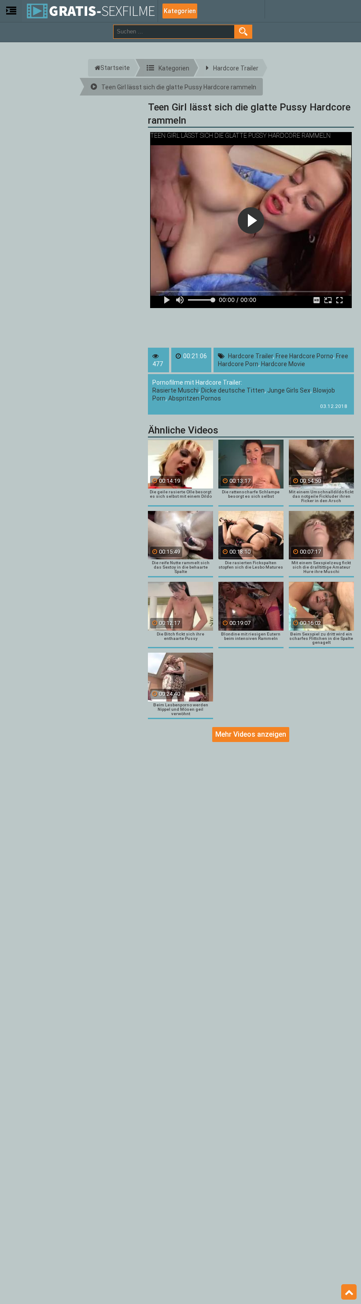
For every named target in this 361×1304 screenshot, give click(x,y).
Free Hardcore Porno (304, 356)
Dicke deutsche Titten (233, 390)
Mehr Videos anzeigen (250, 734)
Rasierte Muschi (175, 390)
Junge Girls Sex (288, 390)
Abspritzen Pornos (194, 398)
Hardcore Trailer (250, 356)
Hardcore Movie (283, 363)
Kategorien (180, 11)
